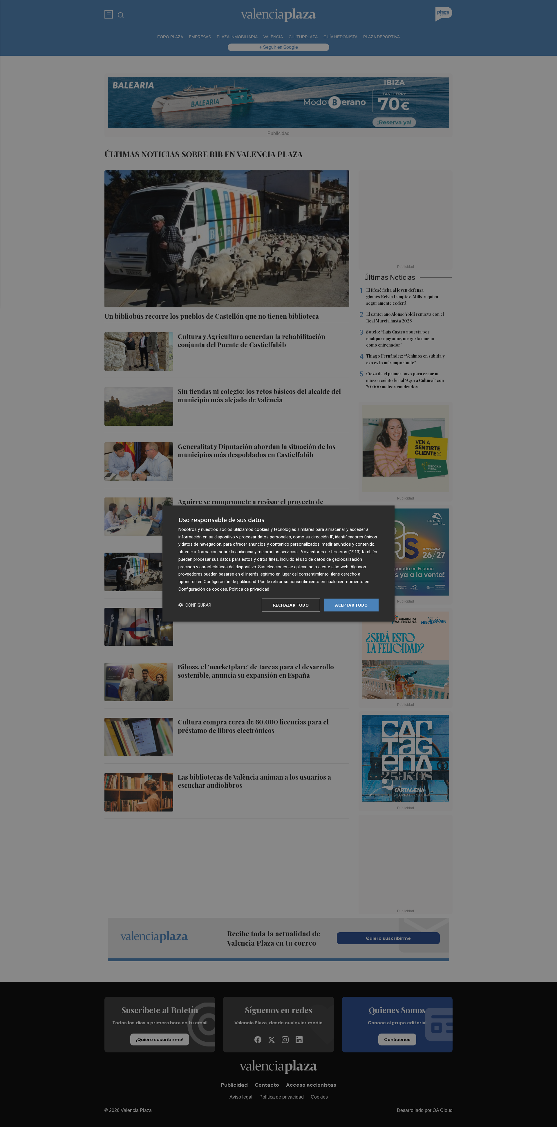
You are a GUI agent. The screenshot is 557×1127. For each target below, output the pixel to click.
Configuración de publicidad (230, 581)
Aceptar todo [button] (351, 604)
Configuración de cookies (202, 589)
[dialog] (278, 563)
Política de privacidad (249, 589)
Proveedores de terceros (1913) (330, 551)
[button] (194, 605)
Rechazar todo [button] (291, 604)
